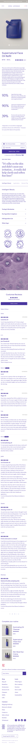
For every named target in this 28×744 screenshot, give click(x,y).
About (16, 692)
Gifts (3, 697)
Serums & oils (5, 689)
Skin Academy (18, 684)
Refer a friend (5, 715)
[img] (4, 317)
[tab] (14, 209)
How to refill (18, 689)
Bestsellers (4, 684)
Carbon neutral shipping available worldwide (13, 1)
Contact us (4, 712)
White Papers (18, 681)
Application (16, 183)
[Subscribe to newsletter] (24, 673)
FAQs (3, 709)
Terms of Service (12, 742)
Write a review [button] (14, 303)
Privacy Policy (4, 742)
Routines (17, 687)
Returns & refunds (6, 707)
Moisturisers (5, 687)
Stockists (4, 717)
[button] (9, 45)
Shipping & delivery (7, 704)
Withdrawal (5, 720)
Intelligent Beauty (6, 183)
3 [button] (14, 614)
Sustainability (18, 695)
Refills (3, 695)
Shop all (4, 681)
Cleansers (4, 692)
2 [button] (12, 614)
